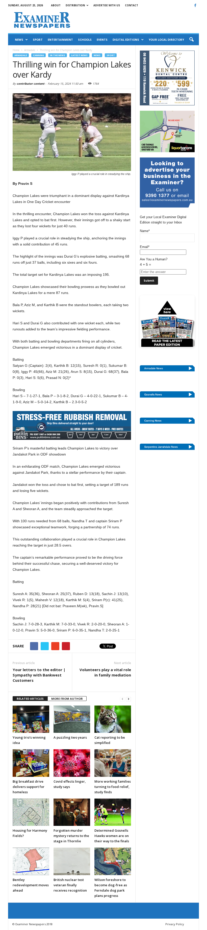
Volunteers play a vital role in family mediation (105, 672)
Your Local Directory (166, 39)
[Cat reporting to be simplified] (112, 719)
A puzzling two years (70, 737)
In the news (57, 55)
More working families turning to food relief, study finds (112, 786)
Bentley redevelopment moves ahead (31, 885)
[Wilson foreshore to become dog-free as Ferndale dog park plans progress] (112, 861)
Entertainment (60, 39)
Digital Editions (126, 39)
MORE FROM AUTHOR (67, 698)
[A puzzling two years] (72, 719)
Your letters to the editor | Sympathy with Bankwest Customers (39, 675)
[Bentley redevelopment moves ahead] (31, 861)
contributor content (30, 83)
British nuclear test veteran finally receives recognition (70, 885)
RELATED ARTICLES (30, 698)
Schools (85, 39)
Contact (131, 5)
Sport (38, 39)
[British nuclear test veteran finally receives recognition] (72, 861)
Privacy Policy (174, 924)
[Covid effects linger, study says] (72, 763)
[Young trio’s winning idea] (31, 719)
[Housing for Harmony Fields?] (31, 812)
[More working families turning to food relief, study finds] (112, 763)
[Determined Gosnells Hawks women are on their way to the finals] (112, 812)
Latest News (79, 55)
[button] (191, 39)
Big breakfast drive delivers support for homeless (28, 786)
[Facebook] (195, 5)
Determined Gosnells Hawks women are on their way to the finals (111, 835)
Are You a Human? (153, 261)
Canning (38, 55)
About (56, 5)
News (19, 39)
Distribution (75, 5)
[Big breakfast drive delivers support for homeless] (31, 763)
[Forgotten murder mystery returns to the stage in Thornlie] (72, 812)
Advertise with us (106, 5)
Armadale (20, 55)
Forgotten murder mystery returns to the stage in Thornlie (71, 835)
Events (102, 39)
